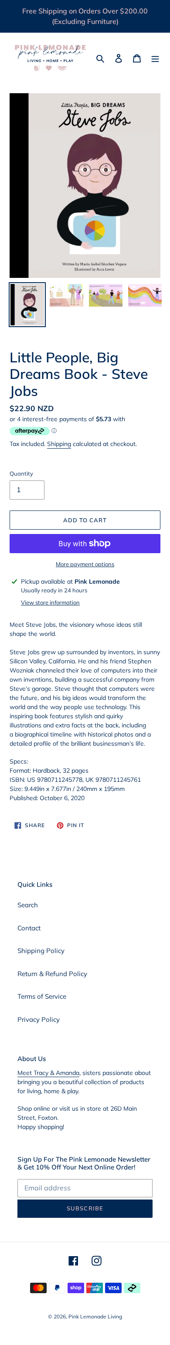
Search (27, 905)
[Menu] (155, 58)
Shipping (59, 444)
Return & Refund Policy (52, 974)
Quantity (21, 473)
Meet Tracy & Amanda (48, 1073)
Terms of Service (41, 996)
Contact (29, 928)
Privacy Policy (38, 1019)
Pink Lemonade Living (95, 1316)
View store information (50, 602)
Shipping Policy (41, 950)
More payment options (85, 564)
